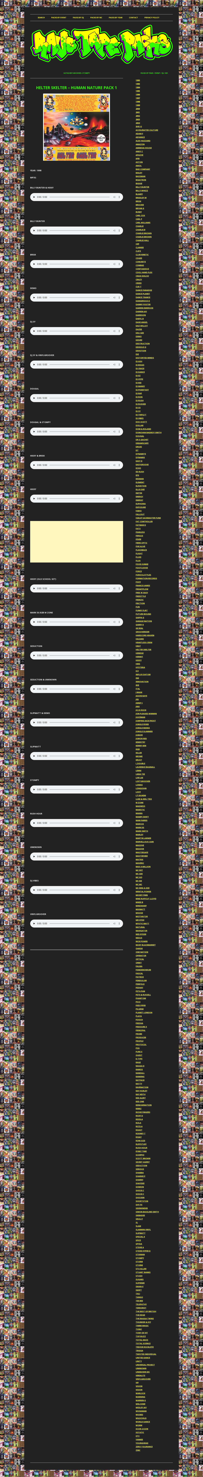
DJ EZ (138, 375)
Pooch (139, 1019)
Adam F (139, 133)
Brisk (138, 201)
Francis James (143, 585)
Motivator (142, 916)
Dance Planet (143, 293)
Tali (138, 1293)
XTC (138, 1436)
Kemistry (140, 742)
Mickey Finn (142, 895)
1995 (138, 91)
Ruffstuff (141, 1144)
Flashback (141, 550)
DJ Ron (139, 397)
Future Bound (143, 614)
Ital (138, 688)
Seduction (141, 1165)
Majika (139, 813)
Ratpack (140, 1080)
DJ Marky (140, 386)
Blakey (139, 194)
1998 (138, 101)
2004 (138, 123)
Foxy (138, 582)
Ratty (139, 1083)
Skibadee (140, 1215)
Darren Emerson (144, 308)
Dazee (139, 329)
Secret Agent (143, 1162)
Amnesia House (144, 147)
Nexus (139, 937)
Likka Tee (140, 774)
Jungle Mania (143, 727)
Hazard (140, 639)
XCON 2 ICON (142, 1428)
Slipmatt (140, 1233)
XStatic (140, 1432)
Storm (139, 1261)
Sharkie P (140, 1176)
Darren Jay (141, 311)
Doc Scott (141, 421)
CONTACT (133, 17)
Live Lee (139, 777)
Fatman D (141, 525)
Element (140, 482)
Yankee (139, 1439)
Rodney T (140, 1133)
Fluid (138, 557)
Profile (139, 1041)
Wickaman (141, 1411)
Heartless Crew (144, 642)
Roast (139, 1130)
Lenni (138, 770)
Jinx (138, 706)
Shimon (140, 1187)
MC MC (139, 884)
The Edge (140, 1315)
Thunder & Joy (143, 1322)
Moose (139, 913)
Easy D (139, 461)
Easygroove (142, 464)
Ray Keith (140, 1094)
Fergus (139, 535)
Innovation (142, 681)
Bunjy (139, 212)
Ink (137, 678)
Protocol (141, 1044)
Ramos (139, 1069)
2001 (138, 112)
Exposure (141, 507)
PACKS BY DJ (78, 17)
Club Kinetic (142, 254)
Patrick (140, 977)
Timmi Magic (142, 1325)
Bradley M (141, 197)
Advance (140, 137)
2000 (138, 108)
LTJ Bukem (141, 795)
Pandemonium (143, 969)
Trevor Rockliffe (145, 1347)
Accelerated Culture (147, 130)
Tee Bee (139, 1300)
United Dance (143, 1357)
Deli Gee (140, 333)
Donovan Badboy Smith (149, 432)
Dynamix (140, 457)
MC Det (139, 870)
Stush (139, 1275)
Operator (141, 955)
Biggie (139, 183)
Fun (138, 607)
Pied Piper (141, 1005)
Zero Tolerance (144, 1446)
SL (137, 1222)
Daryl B (140, 318)
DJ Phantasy (142, 389)
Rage (138, 1062)
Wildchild (141, 1418)
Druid (139, 446)
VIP (137, 1382)
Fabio (139, 510)
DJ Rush (140, 400)
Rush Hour (141, 1147)
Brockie (140, 204)
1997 (138, 98)
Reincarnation (144, 1105)
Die (137, 354)
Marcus (140, 824)
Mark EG (140, 827)
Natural (140, 927)
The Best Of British (146, 1311)
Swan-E (139, 1286)
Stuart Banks (143, 1272)
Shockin (140, 1197)
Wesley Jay (141, 1407)
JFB (137, 699)
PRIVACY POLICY (151, 17)
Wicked (139, 1414)
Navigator (141, 930)
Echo (138, 468)
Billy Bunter (142, 187)
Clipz (138, 251)
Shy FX (139, 1204)
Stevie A (140, 1247)
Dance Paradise (144, 290)
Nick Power (142, 941)
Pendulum (141, 980)
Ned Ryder (141, 934)
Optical (140, 959)
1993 (138, 83)
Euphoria (141, 503)
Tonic (139, 1329)
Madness (140, 806)
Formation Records (146, 578)
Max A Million (143, 866)
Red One (140, 1101)
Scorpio (140, 1154)
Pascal (139, 973)
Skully (139, 1219)
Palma (139, 966)
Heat (138, 646)
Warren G (141, 1400)
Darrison (141, 315)
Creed (139, 283)
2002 (138, 115)
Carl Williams (143, 222)
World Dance (143, 1421)
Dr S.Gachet (142, 439)
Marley (139, 834)
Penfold (140, 984)
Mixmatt (140, 909)
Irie (137, 685)
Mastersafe (142, 852)
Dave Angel (142, 322)
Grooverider (142, 631)
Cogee (139, 258)
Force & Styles (143, 574)
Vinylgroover (143, 1379)
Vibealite (140, 1375)
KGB (138, 749)
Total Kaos (142, 1340)
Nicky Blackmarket (146, 945)
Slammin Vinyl (143, 1229)
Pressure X (141, 1026)
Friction (140, 603)
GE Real (139, 628)
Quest (139, 1055)
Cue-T (138, 286)
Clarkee (140, 247)
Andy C (139, 151)
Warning (140, 1396)
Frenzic (140, 599)
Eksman (140, 478)
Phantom (141, 998)
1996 (138, 94)
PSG (138, 1048)
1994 (138, 87)
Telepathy (141, 1304)
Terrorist (141, 1307)
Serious (140, 1169)
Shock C (140, 1190)
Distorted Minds (145, 357)
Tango (139, 1297)
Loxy (138, 792)
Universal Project (145, 1364)
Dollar (139, 425)
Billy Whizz (142, 190)
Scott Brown (143, 1158)
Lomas (139, 784)
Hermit (139, 656)
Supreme (140, 1283)
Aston (139, 162)
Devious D (141, 347)
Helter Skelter (143, 649)
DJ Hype (139, 379)
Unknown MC (143, 1372)
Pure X (139, 1051)
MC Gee (139, 873)
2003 (138, 119)
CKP (137, 244)
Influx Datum (143, 674)
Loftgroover (143, 781)
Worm (139, 1425)
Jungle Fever (142, 724)
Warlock (140, 1393)
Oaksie (139, 948)
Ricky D (139, 1115)
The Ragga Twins (145, 1318)
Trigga (139, 1350)
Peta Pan (140, 991)
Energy (139, 496)
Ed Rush (140, 471)
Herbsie (140, 653)
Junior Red (141, 738)
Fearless (140, 532)
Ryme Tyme (141, 1151)
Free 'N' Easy (142, 592)
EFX (137, 475)
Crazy (139, 279)
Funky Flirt (142, 610)
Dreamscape (142, 443)
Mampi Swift (142, 816)
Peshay (139, 987)
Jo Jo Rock (141, 710)
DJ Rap (139, 393)
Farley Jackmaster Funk (148, 518)
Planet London (144, 1012)
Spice (138, 1240)
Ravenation (142, 1087)
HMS (138, 663)
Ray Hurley (141, 1090)
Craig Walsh (142, 276)
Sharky (139, 1179)
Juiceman (140, 717)
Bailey (139, 172)
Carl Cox (140, 215)
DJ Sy (138, 411)
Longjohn (141, 788)
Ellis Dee (140, 489)
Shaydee (140, 1183)
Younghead (142, 1443)
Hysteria (140, 667)
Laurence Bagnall (145, 767)
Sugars (140, 1279)
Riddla (139, 1119)
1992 (138, 80)
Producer (141, 1037)
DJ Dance (140, 372)
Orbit (139, 962)
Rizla (138, 1122)
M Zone (139, 802)
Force (139, 571)
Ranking (140, 1076)
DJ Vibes (140, 418)
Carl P (139, 219)
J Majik (139, 692)
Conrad (140, 265)
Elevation (141, 486)
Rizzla (139, 1126)
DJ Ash (139, 361)
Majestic (140, 809)
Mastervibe (142, 856)
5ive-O (139, 126)
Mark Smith (142, 831)
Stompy (140, 1258)
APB (138, 158)
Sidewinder (142, 1208)
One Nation (142, 952)
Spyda (139, 1243)
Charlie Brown (144, 233)
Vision (139, 1386)
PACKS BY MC (96, 17)
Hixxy (139, 660)
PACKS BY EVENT (58, 17)
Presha (139, 1023)
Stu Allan (141, 1268)
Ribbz (138, 1108)
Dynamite (141, 453)
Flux (138, 560)
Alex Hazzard (143, 140)
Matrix (139, 859)
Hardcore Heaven (145, 635)
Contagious (142, 268)
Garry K (140, 624)
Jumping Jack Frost (146, 720)
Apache (139, 155)
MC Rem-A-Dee (143, 888)
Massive (140, 845)
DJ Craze (140, 368)
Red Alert (141, 1098)
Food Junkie (142, 564)
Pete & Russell (143, 994)
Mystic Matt (142, 923)
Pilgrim (140, 1009)
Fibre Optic (141, 542)
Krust (139, 760)
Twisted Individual (146, 1354)
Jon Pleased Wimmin (146, 713)
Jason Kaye (141, 695)
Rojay (139, 1137)
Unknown (141, 1368)
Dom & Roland (143, 429)
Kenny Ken (141, 745)
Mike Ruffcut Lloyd (146, 898)
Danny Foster (143, 304)
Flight (139, 553)
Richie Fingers (143, 1112)
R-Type (139, 1058)
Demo (139, 336)
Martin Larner (143, 838)
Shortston (142, 1201)
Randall (140, 1073)
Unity (139, 1361)
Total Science (143, 1343)
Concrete (141, 261)
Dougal (140, 436)
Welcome (140, 1404)
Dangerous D (143, 300)
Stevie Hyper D (143, 1251)
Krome (139, 756)
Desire (139, 340)
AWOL (139, 165)
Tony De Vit (142, 1332)
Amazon (140, 144)
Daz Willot (142, 325)
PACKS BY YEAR (115, 17)
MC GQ (139, 877)
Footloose (142, 567)
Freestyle (141, 596)
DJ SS (138, 407)
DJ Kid (138, 382)
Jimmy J (139, 703)
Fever (138, 539)
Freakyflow (142, 589)
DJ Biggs (140, 365)
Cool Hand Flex (144, 272)
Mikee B (139, 902)
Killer (139, 752)
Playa (139, 1016)
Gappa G (140, 617)
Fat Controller (144, 521)
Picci (138, 1001)
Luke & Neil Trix (144, 799)
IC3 (137, 671)
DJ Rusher (141, 404)
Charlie (140, 226)
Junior (139, 735)
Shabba (140, 1172)
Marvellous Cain (145, 841)
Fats (138, 528)
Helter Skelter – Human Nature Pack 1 (76, 87)
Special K (140, 1236)
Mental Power (143, 891)
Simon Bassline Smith (147, 1211)
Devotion (141, 350)
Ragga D (140, 1066)
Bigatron (141, 180)
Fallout (140, 514)
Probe (139, 1034)
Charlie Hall (142, 240)
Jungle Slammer (144, 731)
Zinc (138, 1450)
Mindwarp (141, 905)
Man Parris (141, 820)
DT (137, 450)
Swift (139, 1290)
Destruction (143, 343)
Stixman (140, 1254)
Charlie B (140, 229)
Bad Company (143, 169)
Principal (140, 1030)
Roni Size (140, 1140)
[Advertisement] (76, 542)
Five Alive (140, 546)
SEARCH (41, 17)
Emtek (139, 493)
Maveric (140, 863)
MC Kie (139, 880)
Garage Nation (144, 621)
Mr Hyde (140, 920)
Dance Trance (143, 297)
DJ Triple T (141, 414)
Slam (138, 1226)
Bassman (140, 176)
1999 (138, 105)
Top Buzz (141, 1336)
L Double (140, 763)
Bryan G (140, 208)
